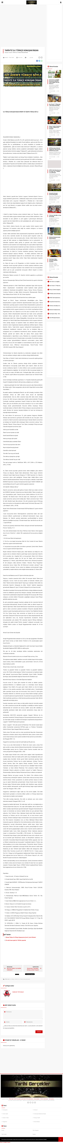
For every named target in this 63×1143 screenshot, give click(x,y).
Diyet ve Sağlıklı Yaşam (5, 1142)
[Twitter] (30, 1103)
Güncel (35, 1109)
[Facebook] (28, 1103)
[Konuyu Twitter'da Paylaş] (39, 61)
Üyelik (34, 1134)
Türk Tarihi (11, 57)
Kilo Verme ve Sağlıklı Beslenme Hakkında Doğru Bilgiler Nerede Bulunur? (54, 81)
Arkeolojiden (37, 1099)
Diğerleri (5, 1121)
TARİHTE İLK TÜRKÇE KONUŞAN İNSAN (22, 979)
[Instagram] (33, 1103)
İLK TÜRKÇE (12, 979)
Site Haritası (37, 1121)
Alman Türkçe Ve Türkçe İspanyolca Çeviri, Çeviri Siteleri (21, 937)
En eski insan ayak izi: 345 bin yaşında (16, 940)
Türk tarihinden (29, 1099)
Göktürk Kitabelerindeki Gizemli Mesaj (54, 238)
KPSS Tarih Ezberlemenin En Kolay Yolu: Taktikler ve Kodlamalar (55, 171)
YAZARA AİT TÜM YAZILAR (18, 992)
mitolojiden (51, 1099)
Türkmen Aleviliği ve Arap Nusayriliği (55, 216)
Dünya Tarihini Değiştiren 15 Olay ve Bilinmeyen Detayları (55, 127)
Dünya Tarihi (37, 1117)
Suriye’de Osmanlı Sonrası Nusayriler (53, 194)
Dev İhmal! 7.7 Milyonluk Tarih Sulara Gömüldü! (54, 105)
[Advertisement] (23, 13)
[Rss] (35, 1103)
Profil (3, 1130)
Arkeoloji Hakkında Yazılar (40, 1113)
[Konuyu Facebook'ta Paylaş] (37, 61)
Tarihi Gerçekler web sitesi (20, 1099)
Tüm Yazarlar (36, 1130)
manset (10, 52)
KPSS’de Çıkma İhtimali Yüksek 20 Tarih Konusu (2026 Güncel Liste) (55, 149)
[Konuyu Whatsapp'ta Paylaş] (42, 61)
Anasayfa (6, 52)
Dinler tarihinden (44, 1099)
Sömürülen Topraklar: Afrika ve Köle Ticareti (33, 969)
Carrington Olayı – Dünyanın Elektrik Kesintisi (53, 260)
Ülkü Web (11, 1099)
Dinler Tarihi (6, 1117)
